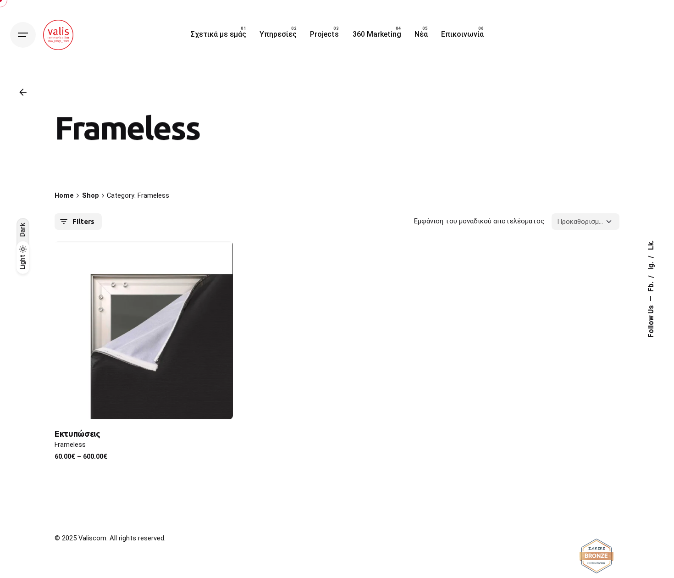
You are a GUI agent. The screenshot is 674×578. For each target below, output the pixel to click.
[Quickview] (78, 262)
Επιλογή (144, 403)
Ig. (651, 265)
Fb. (651, 286)
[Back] (23, 92)
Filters (83, 221)
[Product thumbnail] (144, 330)
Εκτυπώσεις (77, 433)
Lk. (651, 245)
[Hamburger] (23, 35)
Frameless (70, 445)
